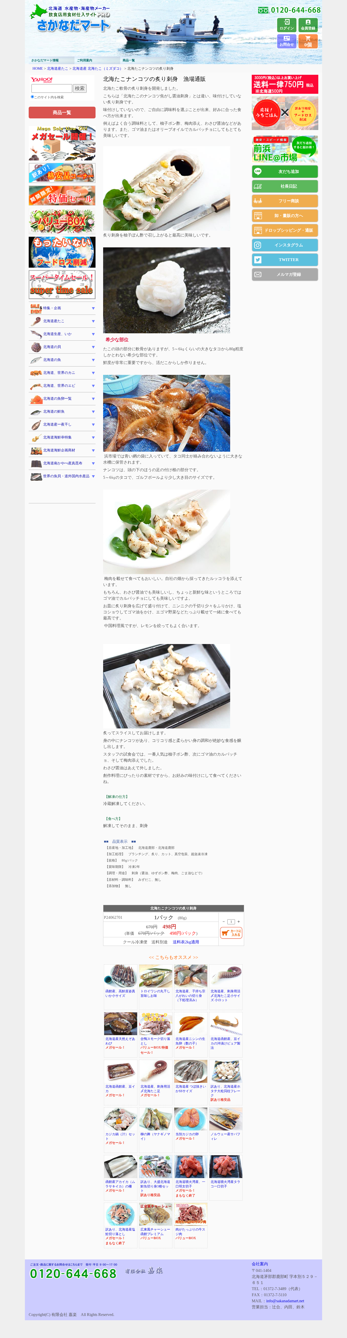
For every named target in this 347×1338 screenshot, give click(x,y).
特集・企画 (52, 308)
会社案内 (260, 1264)
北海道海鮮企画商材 (59, 450)
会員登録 (308, 28)
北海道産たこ (57, 68)
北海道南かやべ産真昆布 (62, 463)
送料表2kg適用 (186, 942)
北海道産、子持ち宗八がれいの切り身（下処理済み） (190, 995)
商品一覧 (129, 60)
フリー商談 (289, 201)
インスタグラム (289, 245)
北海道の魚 (52, 360)
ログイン (287, 28)
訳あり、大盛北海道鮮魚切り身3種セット (155, 1186)
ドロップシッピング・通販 (288, 230)
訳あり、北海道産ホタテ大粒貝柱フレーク (225, 1091)
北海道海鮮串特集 (57, 437)
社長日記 (289, 186)
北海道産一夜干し (57, 424)
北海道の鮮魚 (54, 411)
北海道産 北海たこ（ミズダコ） (97, 68)
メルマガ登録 (289, 274)
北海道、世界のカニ (59, 373)
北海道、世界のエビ (59, 386)
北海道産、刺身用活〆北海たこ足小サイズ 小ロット (225, 995)
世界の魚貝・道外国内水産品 (66, 476)
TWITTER (289, 260)
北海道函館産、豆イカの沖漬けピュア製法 (225, 1043)
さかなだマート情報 (45, 60)
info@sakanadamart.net (285, 1301)
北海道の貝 (52, 347)
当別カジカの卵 (187, 1134)
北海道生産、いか (57, 334)
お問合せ (287, 44)
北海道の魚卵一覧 (57, 398)
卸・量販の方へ (289, 215)
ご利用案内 (84, 60)
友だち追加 (289, 171)
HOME (38, 68)
